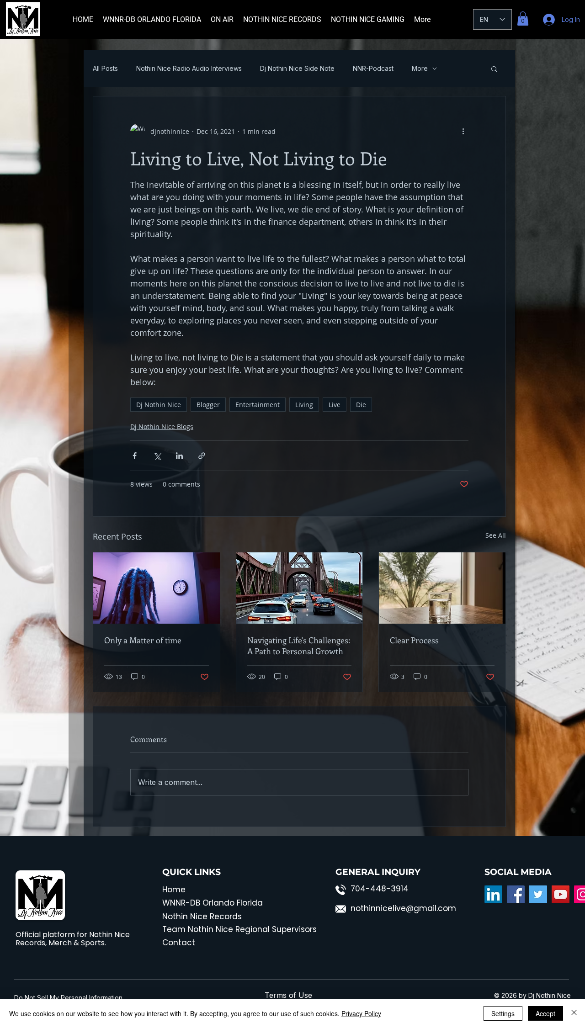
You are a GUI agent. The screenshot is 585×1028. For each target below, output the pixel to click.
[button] (523, 18)
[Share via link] (201, 455)
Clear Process (414, 640)
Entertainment (257, 404)
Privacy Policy (361, 1013)
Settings (503, 1013)
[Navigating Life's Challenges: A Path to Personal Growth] (299, 588)
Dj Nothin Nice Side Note (297, 68)
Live (334, 404)
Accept (545, 1013)
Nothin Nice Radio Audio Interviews (189, 68)
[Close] (574, 1013)
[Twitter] (538, 894)
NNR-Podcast (373, 68)
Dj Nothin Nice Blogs (161, 426)
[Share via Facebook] (134, 455)
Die (361, 404)
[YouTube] (560, 894)
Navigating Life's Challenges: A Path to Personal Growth (298, 646)
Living (304, 404)
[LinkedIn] (493, 894)
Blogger (208, 404)
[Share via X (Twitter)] (157, 455)
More (420, 68)
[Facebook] (516, 894)
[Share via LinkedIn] (179, 455)
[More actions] (462, 131)
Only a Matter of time (142, 640)
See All (495, 535)
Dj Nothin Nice (158, 404)
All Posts (105, 68)
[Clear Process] (442, 588)
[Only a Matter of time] (156, 588)
